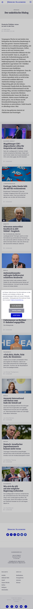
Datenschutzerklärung (17, 300)
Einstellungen (16, 310)
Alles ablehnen (16, 306)
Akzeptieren (16, 315)
